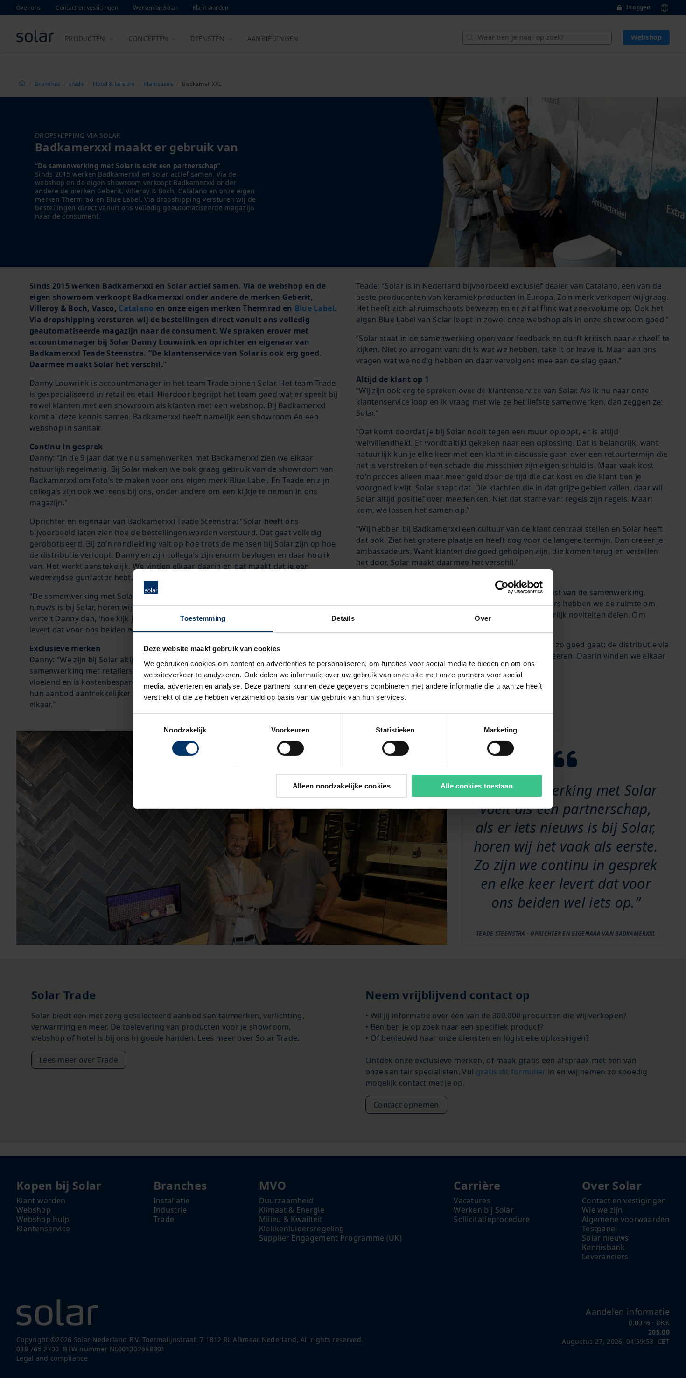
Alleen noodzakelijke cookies (342, 786)
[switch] (290, 748)
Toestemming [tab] (202, 618)
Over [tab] (483, 618)
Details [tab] (343, 618)
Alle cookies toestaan (477, 786)
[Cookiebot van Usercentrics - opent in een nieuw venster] (502, 587)
